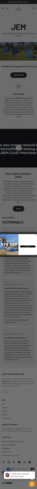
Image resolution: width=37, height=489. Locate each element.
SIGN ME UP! (28, 246)
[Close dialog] (35, 235)
